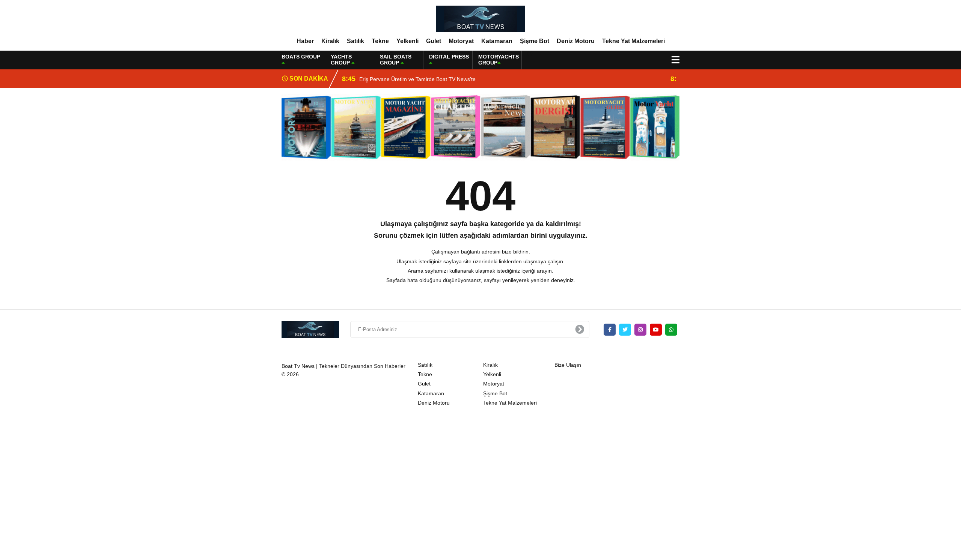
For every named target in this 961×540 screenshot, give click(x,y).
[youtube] (656, 330)
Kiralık (330, 41)
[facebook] (610, 330)
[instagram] (640, 330)
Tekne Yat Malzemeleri (633, 41)
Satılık (355, 41)
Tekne (380, 41)
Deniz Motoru (576, 41)
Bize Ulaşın (567, 365)
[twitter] (625, 330)
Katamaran (496, 41)
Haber (305, 41)
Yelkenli (407, 41)
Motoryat (461, 41)
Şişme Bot (534, 41)
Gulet (433, 41)
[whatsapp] (671, 330)
